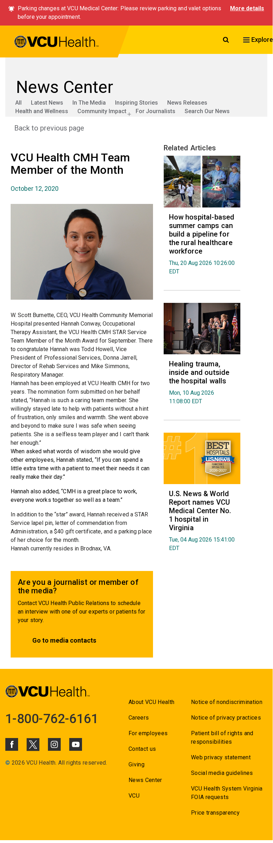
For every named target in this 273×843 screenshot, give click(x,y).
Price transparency (215, 812)
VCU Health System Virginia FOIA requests (227, 792)
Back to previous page (49, 128)
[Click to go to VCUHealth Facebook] (11, 744)
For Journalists (155, 111)
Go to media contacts (64, 640)
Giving (136, 764)
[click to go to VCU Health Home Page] (56, 43)
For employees (148, 733)
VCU (134, 795)
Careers (139, 717)
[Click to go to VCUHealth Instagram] (54, 744)
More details (247, 8)
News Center (145, 780)
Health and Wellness (41, 111)
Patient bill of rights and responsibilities (222, 737)
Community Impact (101, 111)
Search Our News (207, 111)
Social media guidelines (222, 773)
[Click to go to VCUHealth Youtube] (75, 744)
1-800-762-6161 (51, 718)
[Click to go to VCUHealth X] (33, 744)
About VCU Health (151, 702)
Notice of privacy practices (226, 717)
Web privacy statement (221, 757)
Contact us (142, 748)
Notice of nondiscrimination (226, 702)
